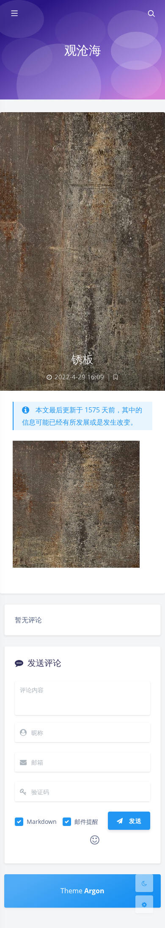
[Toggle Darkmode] (144, 883)
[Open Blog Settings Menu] (144, 904)
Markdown (42, 822)
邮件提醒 (86, 822)
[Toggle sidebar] (14, 13)
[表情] (95, 840)
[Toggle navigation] (151, 13)
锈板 (83, 359)
